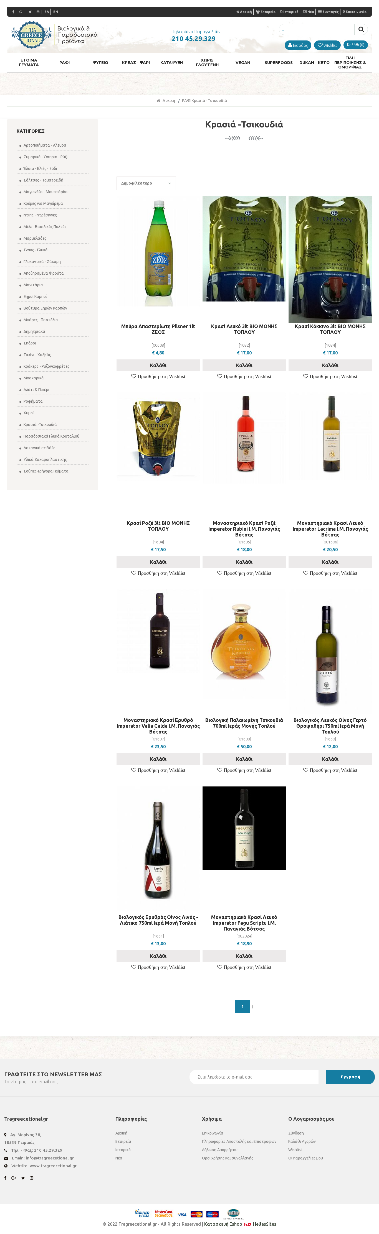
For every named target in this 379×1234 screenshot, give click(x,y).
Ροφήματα (33, 401)
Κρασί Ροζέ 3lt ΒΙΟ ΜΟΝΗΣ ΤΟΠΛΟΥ (158, 526)
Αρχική (246, 12)
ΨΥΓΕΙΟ (100, 62)
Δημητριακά (34, 331)
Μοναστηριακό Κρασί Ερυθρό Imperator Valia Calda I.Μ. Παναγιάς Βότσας (158, 725)
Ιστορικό (291, 12)
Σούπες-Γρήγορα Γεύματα (46, 471)
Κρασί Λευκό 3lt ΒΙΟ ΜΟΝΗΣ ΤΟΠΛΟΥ (244, 329)
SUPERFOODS (279, 62)
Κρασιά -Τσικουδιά (40, 424)
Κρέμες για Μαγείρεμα (43, 203)
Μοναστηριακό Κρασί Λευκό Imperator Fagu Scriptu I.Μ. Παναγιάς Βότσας (244, 922)
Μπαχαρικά (33, 378)
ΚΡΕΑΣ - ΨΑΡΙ (136, 62)
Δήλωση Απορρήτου (219, 1150)
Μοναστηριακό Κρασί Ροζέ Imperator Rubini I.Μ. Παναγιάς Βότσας (244, 528)
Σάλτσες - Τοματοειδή (43, 180)
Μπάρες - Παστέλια (40, 320)
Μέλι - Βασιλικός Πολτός (45, 226)
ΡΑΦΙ (64, 62)
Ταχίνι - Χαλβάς (37, 354)
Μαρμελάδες (34, 238)
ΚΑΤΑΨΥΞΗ (171, 62)
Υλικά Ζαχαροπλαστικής (45, 459)
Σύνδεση (296, 1133)
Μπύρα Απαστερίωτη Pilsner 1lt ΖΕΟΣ (158, 329)
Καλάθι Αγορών (302, 1141)
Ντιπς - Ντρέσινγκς (40, 215)
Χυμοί (28, 413)
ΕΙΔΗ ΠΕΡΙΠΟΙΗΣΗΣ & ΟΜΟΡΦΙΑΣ (350, 62)
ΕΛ (46, 12)
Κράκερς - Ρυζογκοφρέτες (46, 366)
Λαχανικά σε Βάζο (39, 448)
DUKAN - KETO (314, 62)
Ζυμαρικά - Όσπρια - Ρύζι (45, 157)
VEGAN (243, 62)
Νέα (310, 12)
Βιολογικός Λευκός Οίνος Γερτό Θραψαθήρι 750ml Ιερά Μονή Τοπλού (330, 725)
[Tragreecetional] (54, 47)
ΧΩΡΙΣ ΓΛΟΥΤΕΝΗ (207, 62)
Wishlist (295, 1150)
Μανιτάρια (33, 285)
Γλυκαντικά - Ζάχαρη (42, 261)
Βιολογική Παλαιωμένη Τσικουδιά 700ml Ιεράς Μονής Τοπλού (244, 723)
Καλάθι (158, 365)
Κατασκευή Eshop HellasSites (240, 1224)
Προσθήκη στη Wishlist (160, 376)
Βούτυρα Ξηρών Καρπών (45, 308)
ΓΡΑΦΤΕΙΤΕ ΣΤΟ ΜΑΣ (53, 1074)
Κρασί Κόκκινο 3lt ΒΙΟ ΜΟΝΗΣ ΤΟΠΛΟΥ (330, 329)
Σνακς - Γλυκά (35, 250)
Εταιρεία (268, 12)
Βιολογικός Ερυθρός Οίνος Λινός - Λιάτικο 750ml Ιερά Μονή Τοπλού (158, 920)
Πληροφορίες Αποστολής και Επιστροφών (239, 1141)
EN (55, 12)
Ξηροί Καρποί (35, 296)
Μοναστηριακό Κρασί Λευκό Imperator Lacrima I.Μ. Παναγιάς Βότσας (330, 528)
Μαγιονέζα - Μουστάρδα (45, 192)
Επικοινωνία (356, 12)
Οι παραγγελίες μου (305, 1158)
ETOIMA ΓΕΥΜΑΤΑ (29, 62)
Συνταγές (330, 12)
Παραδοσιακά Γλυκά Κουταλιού (51, 436)
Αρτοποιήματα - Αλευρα (44, 145)
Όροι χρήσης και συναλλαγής (227, 1158)
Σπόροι (29, 343)
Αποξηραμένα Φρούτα (43, 273)
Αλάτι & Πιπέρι (36, 389)
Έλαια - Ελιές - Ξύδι (40, 168)
